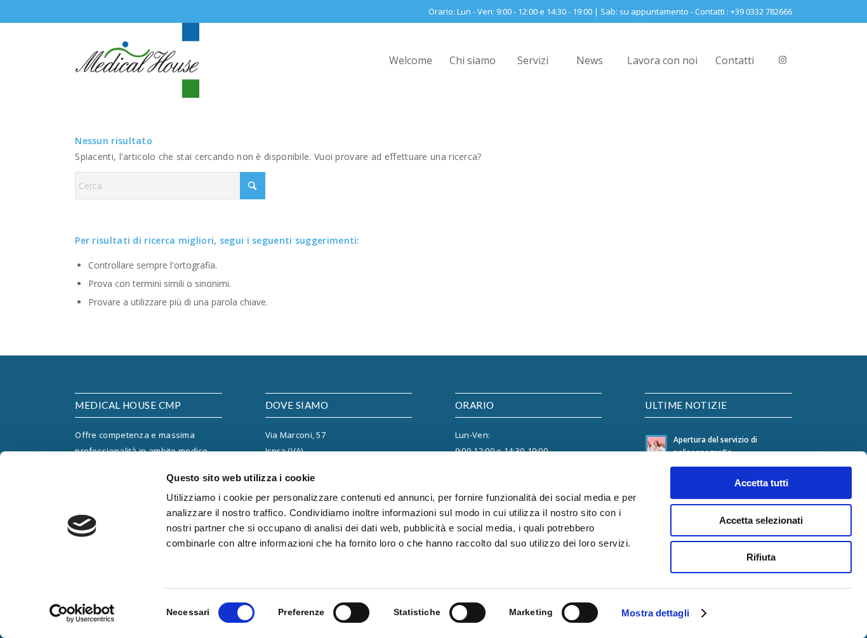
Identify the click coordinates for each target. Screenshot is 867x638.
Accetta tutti (761, 482)
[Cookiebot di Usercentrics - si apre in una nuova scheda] (82, 613)
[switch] (351, 612)
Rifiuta (761, 557)
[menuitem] (410, 60)
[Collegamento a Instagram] (782, 59)
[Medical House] (137, 60)
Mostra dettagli (655, 613)
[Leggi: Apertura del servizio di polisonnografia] (656, 445)
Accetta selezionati (761, 520)
